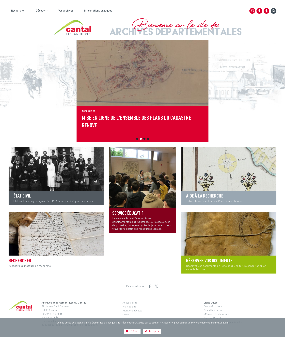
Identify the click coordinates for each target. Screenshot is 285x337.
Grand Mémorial (213, 310)
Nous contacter (51, 317)
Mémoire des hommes (216, 314)
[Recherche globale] (273, 11)
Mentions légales (132, 310)
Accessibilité (130, 302)
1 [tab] (137, 138)
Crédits (127, 314)
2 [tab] (140, 138)
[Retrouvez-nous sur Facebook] (259, 11)
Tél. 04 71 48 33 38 (52, 313)
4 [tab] (148, 138)
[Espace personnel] (266, 11)
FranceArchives (213, 306)
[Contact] (252, 11)
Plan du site (129, 306)
